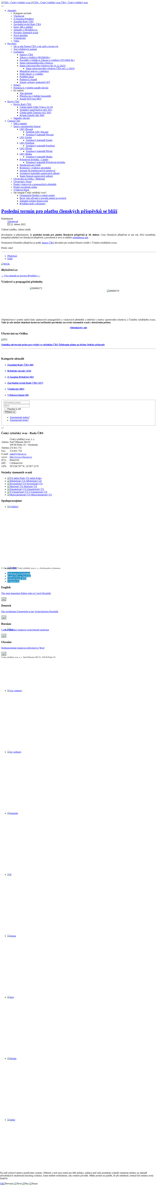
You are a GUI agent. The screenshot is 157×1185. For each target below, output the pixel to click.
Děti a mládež (20, 123)
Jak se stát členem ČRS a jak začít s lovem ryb (35, 46)
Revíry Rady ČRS (22, 104)
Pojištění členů (27, 76)
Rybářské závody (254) (19, 371)
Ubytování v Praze (22, 181)
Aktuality (11, 10)
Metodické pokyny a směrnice (34, 71)
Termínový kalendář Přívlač (39, 151)
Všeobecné (18, 16)
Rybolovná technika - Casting (34, 159)
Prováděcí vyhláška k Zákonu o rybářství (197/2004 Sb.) (47, 60)
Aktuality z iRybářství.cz (25, 30)
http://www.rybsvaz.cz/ (21, 457)
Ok (1, 1183)
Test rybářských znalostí (25, 49)
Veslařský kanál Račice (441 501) (36, 110)
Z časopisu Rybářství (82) (20, 377)
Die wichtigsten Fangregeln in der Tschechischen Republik (29, 611)
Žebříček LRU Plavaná (37, 132)
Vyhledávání (19, 38)
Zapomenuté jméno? (20, 417)
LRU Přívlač (26, 148)
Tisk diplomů (26, 93)
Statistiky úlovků (21, 118)
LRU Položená (27, 143)
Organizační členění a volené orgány (37, 195)
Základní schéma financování (34, 201)
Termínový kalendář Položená (40, 145)
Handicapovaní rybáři (30, 165)
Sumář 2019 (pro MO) (30, 98)
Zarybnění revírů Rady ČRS (27, 24)
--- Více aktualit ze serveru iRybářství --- (20, 275)
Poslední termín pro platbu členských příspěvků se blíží (59, 211)
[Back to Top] (2, 427)
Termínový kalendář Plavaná (40, 134)
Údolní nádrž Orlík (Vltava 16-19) (36, 107)
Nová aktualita (20, 35)
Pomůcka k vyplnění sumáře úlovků (30, 87)
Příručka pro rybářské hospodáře (35, 96)
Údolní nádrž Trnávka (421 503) (35, 112)
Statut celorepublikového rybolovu (36, 63)
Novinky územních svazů (25, 32)
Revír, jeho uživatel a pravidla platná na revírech (43, 198)
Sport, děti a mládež (23, 27)
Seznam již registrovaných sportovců (37, 170)
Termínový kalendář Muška (39, 156)
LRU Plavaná (26, 129)
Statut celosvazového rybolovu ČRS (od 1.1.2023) (50, 68)
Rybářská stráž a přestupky (33, 203)
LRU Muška (26, 154)
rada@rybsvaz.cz (18, 454)
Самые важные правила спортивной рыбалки (25, 629)
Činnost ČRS (13, 121)
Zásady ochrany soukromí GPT (35, 82)
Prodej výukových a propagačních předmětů (34, 184)
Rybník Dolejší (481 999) (32, 115)
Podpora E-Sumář (28, 79)
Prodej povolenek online (25, 187)
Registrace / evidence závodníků (35, 167)
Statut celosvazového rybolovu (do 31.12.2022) (43, 65)
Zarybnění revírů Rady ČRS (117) (25, 383)
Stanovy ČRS (26, 54)
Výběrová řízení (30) (18, 395)
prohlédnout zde (80, 237)
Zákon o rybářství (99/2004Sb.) (35, 57)
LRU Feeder (26, 137)
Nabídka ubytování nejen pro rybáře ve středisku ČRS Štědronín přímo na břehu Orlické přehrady (53, 344)
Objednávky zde (78, 327)
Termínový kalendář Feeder (39, 140)
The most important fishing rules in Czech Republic (26, 593)
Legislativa (18, 52)
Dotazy (17, 85)
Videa (16, 41)
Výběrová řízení (21, 190)
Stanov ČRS (48, 242)
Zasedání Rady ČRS (23, 21)
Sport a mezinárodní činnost (26, 126)
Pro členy (12, 43)
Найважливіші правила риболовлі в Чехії (22, 648)
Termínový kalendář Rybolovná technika (45, 162)
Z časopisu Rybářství (23, 18)
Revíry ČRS (13, 101)
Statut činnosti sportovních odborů (36, 176)
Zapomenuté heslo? (19, 420)
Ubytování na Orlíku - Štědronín (29, 178)
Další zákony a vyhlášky (31, 74)
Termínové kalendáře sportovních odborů (39, 173)
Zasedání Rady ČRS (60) (20, 365)
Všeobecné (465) (15, 389)
